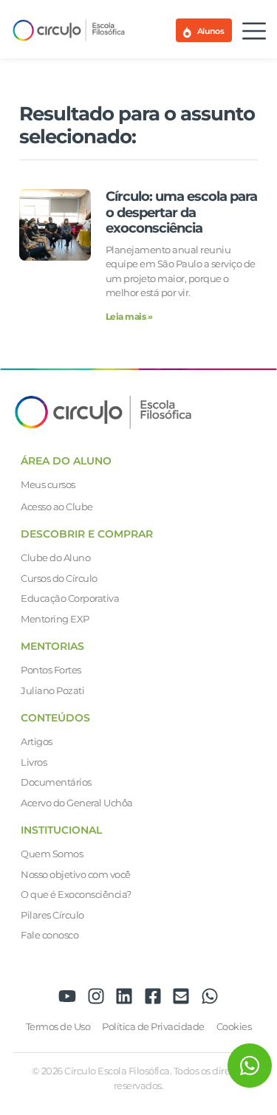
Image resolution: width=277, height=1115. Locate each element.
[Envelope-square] (181, 996)
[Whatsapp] (210, 996)
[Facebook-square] (153, 996)
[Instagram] (96, 996)
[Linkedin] (124, 996)
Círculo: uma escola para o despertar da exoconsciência (181, 212)
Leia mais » (129, 316)
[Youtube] (67, 996)
